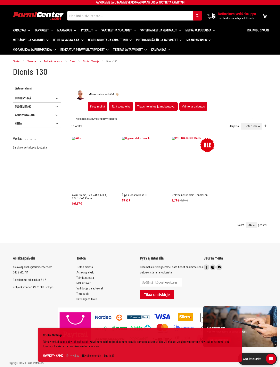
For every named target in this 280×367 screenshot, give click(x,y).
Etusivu (16, 61)
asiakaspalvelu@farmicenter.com (32, 267)
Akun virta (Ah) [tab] (25, 115)
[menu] (127, 40)
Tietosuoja (82, 294)
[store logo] (38, 16)
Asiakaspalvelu (85, 272)
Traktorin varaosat (53, 61)
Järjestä (234, 126)
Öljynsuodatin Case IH (134, 195)
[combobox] (134, 16)
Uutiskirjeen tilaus (87, 299)
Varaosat (31, 61)
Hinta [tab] (18, 123)
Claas (72, 61)
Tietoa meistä (84, 267)
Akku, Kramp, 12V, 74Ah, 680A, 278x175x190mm (89, 196)
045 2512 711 (20, 272)
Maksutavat (83, 283)
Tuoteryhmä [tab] (23, 98)
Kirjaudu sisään (258, 30)
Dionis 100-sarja (91, 61)
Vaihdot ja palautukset (89, 288)
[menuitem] (20, 30)
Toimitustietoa (85, 278)
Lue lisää (109, 355)
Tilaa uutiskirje (157, 294)
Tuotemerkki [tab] (23, 106)
